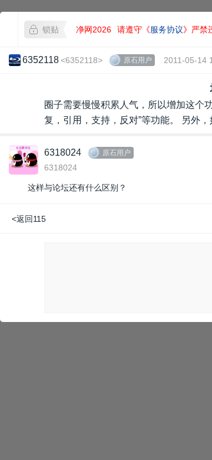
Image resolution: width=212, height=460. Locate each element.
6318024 (62, 152)
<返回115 (29, 219)
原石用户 (138, 60)
